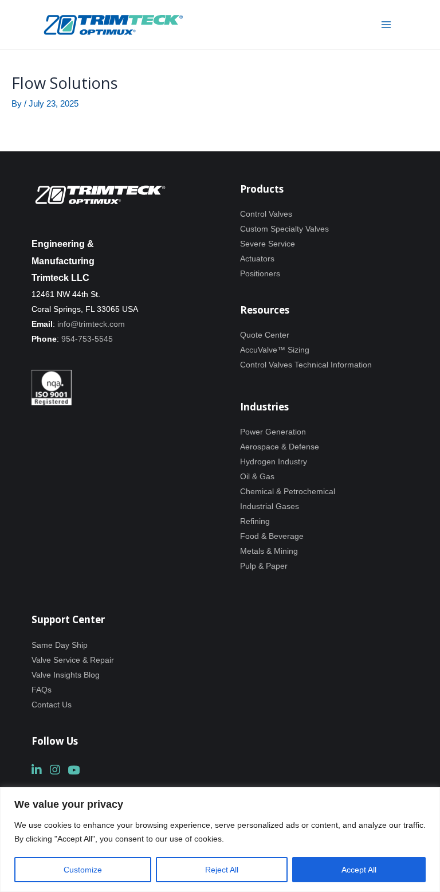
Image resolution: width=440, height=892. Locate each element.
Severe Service (267, 243)
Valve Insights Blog (66, 674)
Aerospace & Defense (279, 446)
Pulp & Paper (264, 565)
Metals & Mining (269, 550)
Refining (255, 521)
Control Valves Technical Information (306, 364)
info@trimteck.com (91, 323)
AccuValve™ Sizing (274, 349)
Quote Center (264, 334)
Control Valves (266, 213)
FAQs (42, 689)
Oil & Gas (257, 476)
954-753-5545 (87, 338)
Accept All (358, 869)
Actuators (257, 258)
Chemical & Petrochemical (287, 491)
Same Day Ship (60, 645)
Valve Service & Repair (73, 659)
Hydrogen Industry (273, 461)
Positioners (260, 273)
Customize (83, 869)
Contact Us (52, 704)
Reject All (221, 869)
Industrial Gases (269, 506)
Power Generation (273, 431)
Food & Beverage (272, 536)
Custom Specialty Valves (284, 228)
